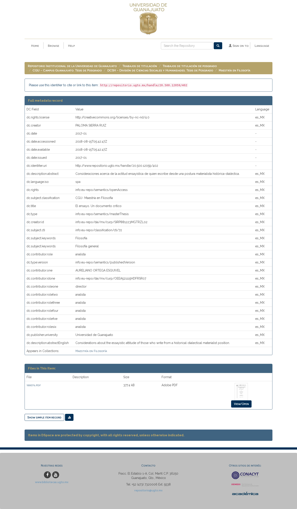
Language (262, 45)
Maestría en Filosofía (234, 70)
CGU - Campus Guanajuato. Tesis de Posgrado (67, 70)
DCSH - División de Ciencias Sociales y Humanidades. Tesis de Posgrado (160, 70)
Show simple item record (44, 417)
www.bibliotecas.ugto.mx (51, 482)
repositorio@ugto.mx (148, 490)
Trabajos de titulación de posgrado (190, 66)
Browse (53, 45)
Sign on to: (240, 45)
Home (35, 45)
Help (71, 45)
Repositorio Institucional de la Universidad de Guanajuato (72, 66)
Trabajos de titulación (139, 66)
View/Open (241, 403)
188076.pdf (34, 385)
